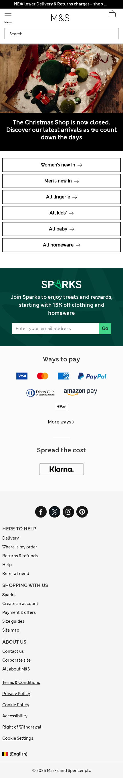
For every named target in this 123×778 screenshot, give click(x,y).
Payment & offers (19, 612)
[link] (6, 754)
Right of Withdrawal (21, 727)
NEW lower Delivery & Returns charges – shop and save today (61, 4)
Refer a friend (15, 573)
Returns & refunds (20, 555)
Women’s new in (58, 165)
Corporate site (16, 660)
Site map (10, 630)
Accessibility (14, 716)
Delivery (10, 538)
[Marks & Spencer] (60, 19)
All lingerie (58, 197)
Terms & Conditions (21, 682)
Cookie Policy (15, 704)
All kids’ (58, 213)
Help (7, 564)
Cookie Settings (17, 738)
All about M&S (16, 669)
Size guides (13, 621)
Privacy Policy (16, 693)
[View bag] (112, 15)
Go (105, 328)
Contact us (13, 651)
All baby (58, 229)
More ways (59, 422)
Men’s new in (58, 181)
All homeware (59, 245)
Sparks (8, 594)
